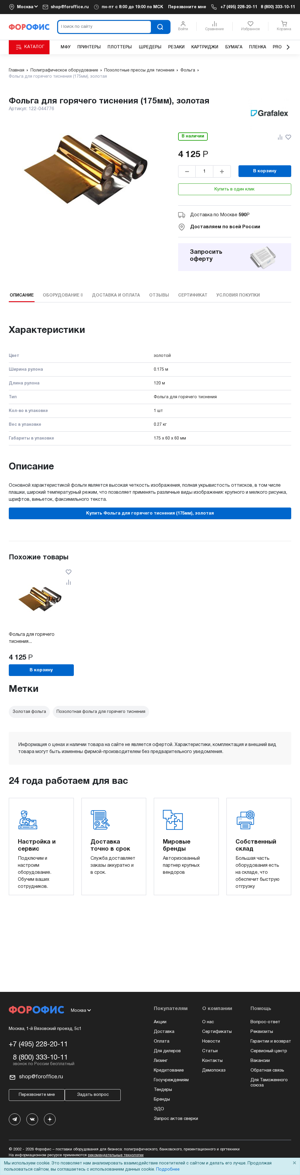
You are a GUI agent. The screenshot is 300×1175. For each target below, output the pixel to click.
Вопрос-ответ (265, 1022)
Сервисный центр (268, 1051)
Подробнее (168, 1169)
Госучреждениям (171, 1080)
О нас (208, 1022)
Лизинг (161, 1061)
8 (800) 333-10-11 (278, 7)
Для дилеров (167, 1051)
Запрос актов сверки (176, 1119)
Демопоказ (214, 1070)
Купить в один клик (234, 189)
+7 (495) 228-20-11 (238, 7)
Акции (160, 1022)
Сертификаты (217, 1032)
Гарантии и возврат (270, 1041)
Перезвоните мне (187, 7)
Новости (211, 1041)
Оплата (161, 1041)
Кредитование (169, 1070)
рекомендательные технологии (116, 1155)
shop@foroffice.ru (70, 7)
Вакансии (260, 1061)
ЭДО (159, 1109)
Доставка (164, 1032)
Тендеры (163, 1090)
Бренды (162, 1099)
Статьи (210, 1051)
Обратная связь (267, 1070)
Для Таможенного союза (269, 1082)
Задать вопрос (93, 1095)
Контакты (212, 1061)
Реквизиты (261, 1032)
